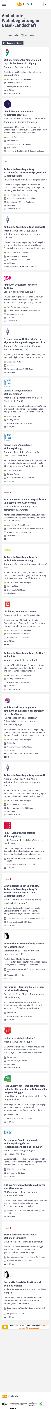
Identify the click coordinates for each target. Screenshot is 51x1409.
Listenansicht (12, 35)
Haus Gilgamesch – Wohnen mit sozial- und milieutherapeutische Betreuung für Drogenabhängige (25, 1089)
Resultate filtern (14, 43)
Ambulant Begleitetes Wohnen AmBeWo (20, 286)
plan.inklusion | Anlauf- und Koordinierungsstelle (18, 113)
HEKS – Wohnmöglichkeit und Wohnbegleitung (19, 834)
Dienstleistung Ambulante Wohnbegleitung (18, 392)
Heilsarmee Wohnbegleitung (19, 1038)
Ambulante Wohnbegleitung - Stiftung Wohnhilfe (24, 655)
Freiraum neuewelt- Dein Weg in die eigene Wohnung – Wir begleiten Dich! (24, 341)
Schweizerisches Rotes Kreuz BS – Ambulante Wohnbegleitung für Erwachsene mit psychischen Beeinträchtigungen (22, 890)
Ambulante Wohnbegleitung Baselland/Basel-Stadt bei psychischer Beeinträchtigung (25, 172)
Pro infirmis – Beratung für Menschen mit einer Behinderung (24, 989)
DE (46, 4)
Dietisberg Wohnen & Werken (20, 611)
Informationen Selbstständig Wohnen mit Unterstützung (24, 945)
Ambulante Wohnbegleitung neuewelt (24, 227)
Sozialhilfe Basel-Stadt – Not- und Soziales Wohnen (22, 1284)
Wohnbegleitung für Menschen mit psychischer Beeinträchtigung (22, 62)
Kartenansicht (31, 35)
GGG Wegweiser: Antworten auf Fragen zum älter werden (25, 1187)
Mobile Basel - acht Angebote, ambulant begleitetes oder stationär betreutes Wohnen (24, 711)
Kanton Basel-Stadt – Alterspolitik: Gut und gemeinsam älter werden (25, 501)
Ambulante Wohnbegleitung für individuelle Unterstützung (21, 559)
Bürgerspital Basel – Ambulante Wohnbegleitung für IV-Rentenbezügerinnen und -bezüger (23, 1143)
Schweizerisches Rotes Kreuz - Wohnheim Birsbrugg (20, 1236)
